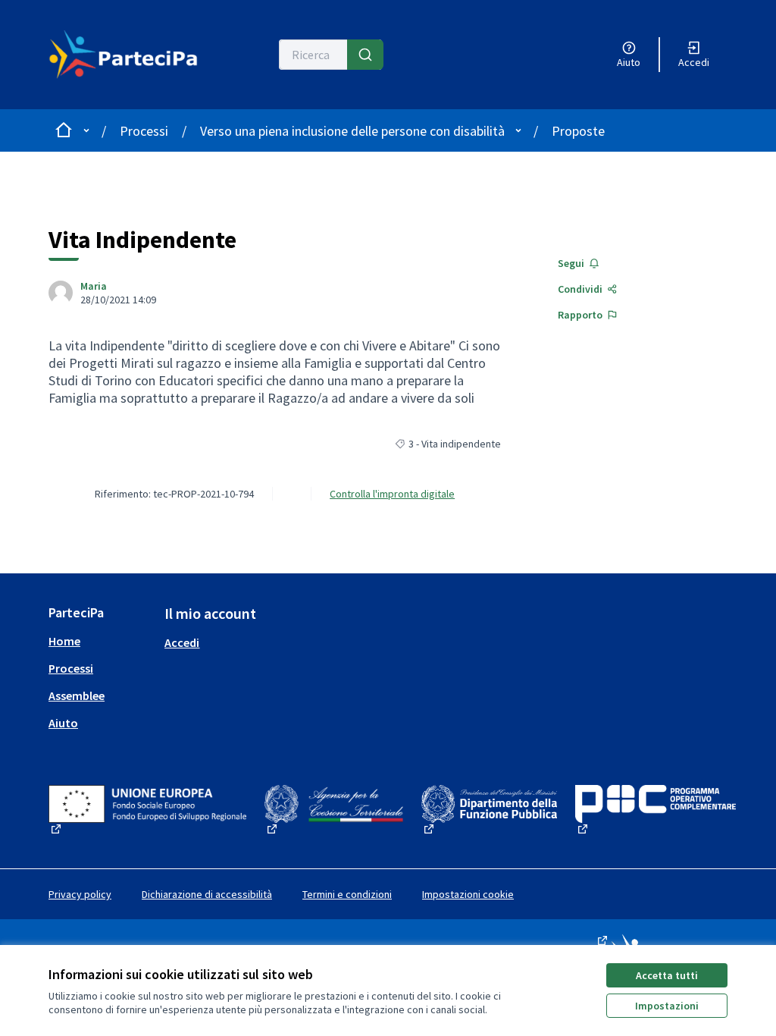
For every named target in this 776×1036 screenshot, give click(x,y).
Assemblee (76, 695)
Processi (144, 131)
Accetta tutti (667, 975)
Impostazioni (667, 1005)
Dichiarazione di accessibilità (207, 894)
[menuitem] (100, 640)
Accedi (181, 642)
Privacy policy (79, 894)
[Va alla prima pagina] (128, 54)
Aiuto (63, 722)
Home (64, 640)
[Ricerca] (365, 54)
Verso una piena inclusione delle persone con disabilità (352, 131)
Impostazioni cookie (468, 894)
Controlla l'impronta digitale (392, 494)
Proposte (578, 131)
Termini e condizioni (347, 894)
